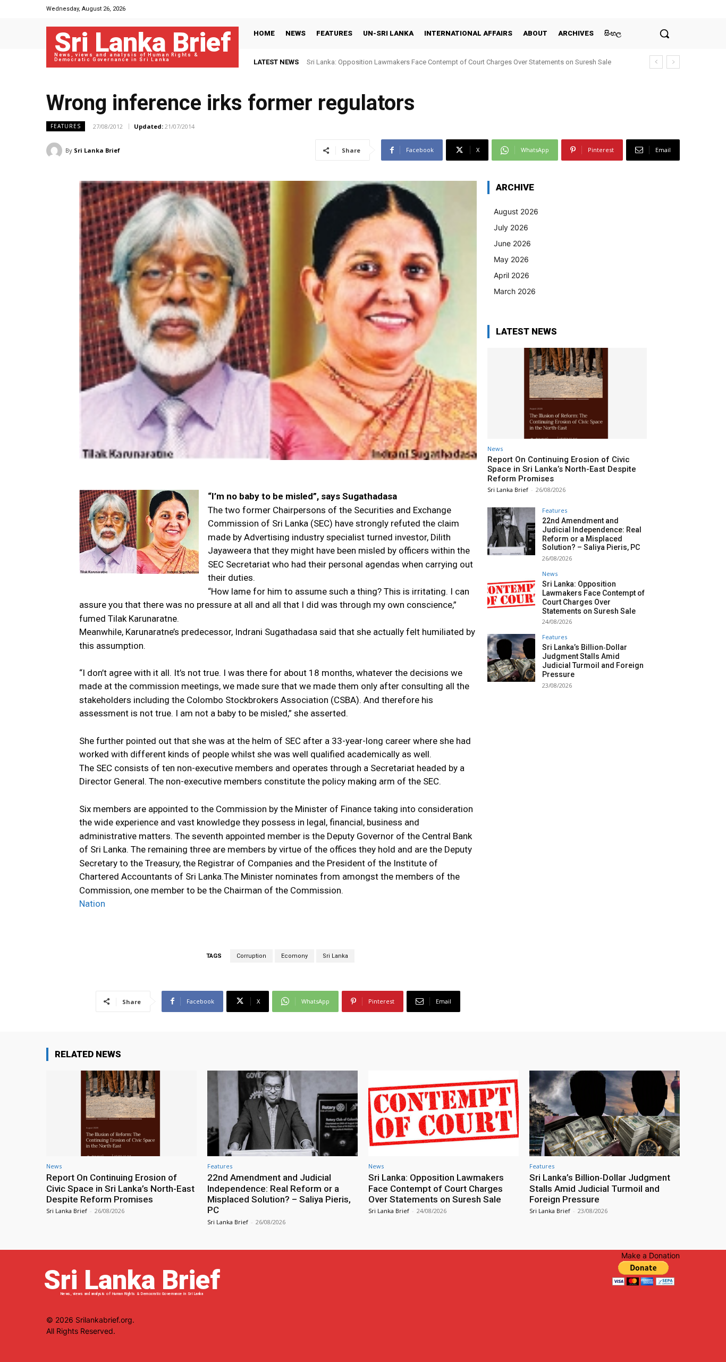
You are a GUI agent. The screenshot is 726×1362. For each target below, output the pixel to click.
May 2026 (511, 259)
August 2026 (516, 211)
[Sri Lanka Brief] (55, 150)
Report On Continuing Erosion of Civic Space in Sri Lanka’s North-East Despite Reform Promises (561, 469)
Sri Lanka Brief (97, 150)
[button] (664, 33)
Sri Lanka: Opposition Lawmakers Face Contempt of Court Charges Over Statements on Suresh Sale (459, 62)
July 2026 (511, 227)
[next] (673, 62)
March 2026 (515, 291)
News (495, 449)
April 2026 (511, 275)
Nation (93, 903)
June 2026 (512, 243)
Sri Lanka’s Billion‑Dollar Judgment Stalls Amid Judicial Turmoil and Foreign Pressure (593, 660)
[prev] (656, 62)
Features (65, 126)
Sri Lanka (335, 955)
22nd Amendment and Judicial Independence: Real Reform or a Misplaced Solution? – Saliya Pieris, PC (591, 534)
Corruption (251, 955)
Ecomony (294, 955)
